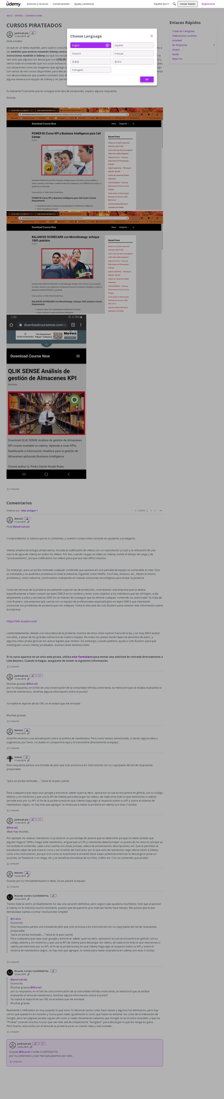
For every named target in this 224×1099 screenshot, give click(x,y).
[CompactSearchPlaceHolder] (174, 4)
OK (147, 79)
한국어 (118, 61)
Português (77, 69)
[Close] (152, 36)
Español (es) (160, 3)
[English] (14, 4)
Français (119, 53)
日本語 (75, 61)
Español (119, 45)
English (76, 45)
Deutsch (76, 53)
